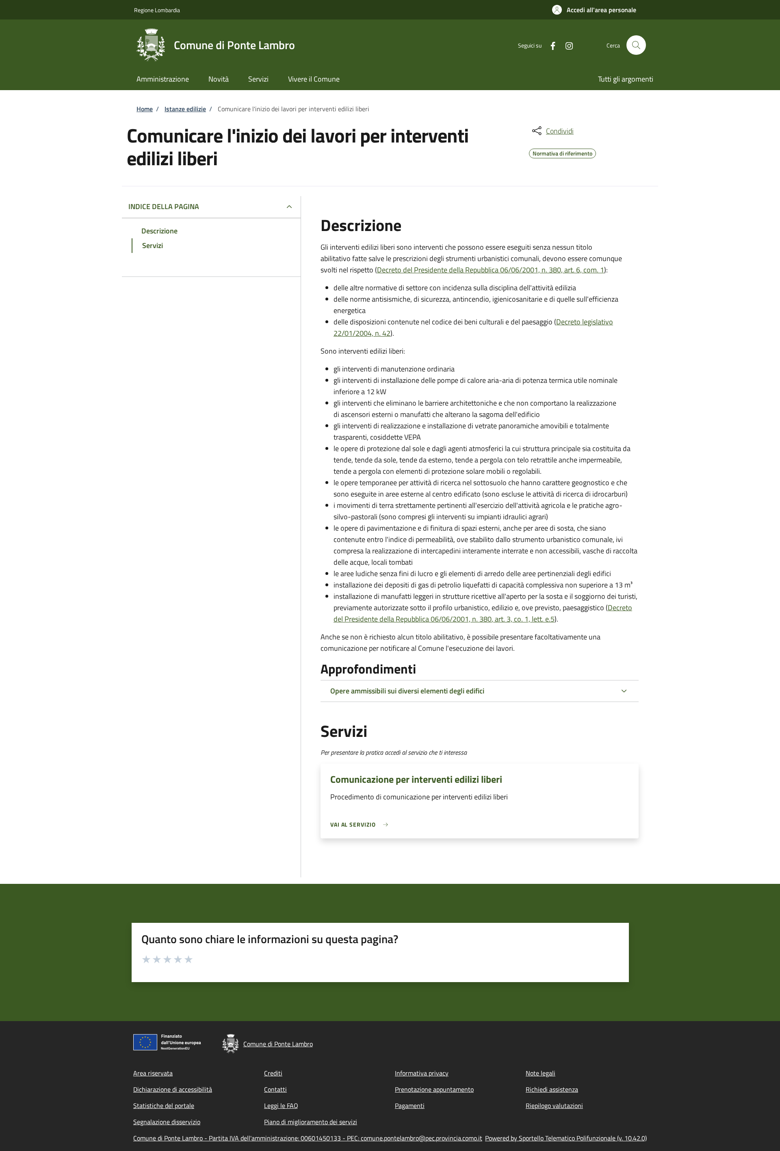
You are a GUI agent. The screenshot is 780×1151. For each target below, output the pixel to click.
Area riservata (153, 1073)
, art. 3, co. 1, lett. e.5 (523, 618)
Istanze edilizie (185, 109)
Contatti (275, 1089)
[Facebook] (550, 44)
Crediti (273, 1073)
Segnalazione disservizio (166, 1122)
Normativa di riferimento (562, 152)
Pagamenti (410, 1105)
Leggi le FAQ (281, 1105)
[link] (361, 824)
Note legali (540, 1073)
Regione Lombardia (157, 10)
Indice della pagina (163, 206)
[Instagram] (566, 44)
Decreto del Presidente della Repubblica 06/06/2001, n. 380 (483, 613)
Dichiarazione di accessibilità (172, 1089)
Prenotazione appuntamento (434, 1089)
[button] (594, 9)
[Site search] (636, 45)
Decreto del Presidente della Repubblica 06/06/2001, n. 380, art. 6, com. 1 (490, 269)
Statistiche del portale (163, 1105)
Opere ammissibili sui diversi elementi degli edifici (407, 690)
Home (144, 109)
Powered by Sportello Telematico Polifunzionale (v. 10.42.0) (566, 1138)
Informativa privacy (421, 1073)
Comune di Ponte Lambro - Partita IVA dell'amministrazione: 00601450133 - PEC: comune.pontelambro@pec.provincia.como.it (307, 1138)
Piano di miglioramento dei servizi (310, 1122)
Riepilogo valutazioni (554, 1105)
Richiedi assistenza (552, 1089)
